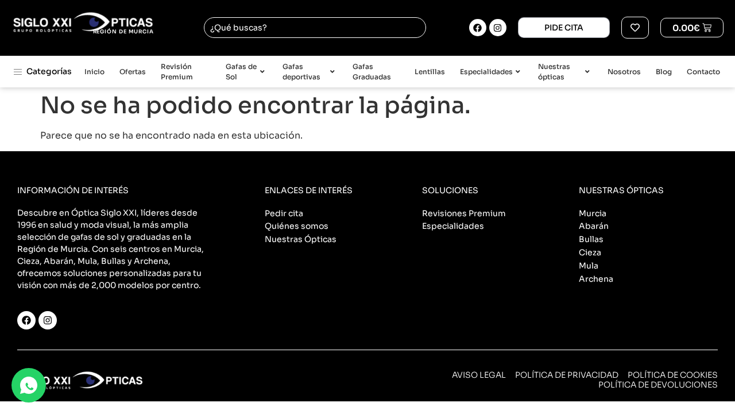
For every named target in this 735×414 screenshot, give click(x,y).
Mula (588, 265)
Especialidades (486, 71)
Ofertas (132, 71)
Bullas (591, 239)
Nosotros (624, 71)
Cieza (590, 252)
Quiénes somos (296, 226)
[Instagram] (497, 27)
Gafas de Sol (241, 71)
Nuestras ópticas (554, 71)
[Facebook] (477, 27)
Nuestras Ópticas (300, 239)
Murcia (592, 213)
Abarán (594, 226)
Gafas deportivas (301, 71)
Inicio (94, 71)
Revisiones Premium (464, 213)
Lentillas (430, 71)
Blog (664, 71)
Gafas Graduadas (372, 71)
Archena (596, 279)
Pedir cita (284, 213)
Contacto (703, 71)
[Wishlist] (635, 28)
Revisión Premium (177, 71)
